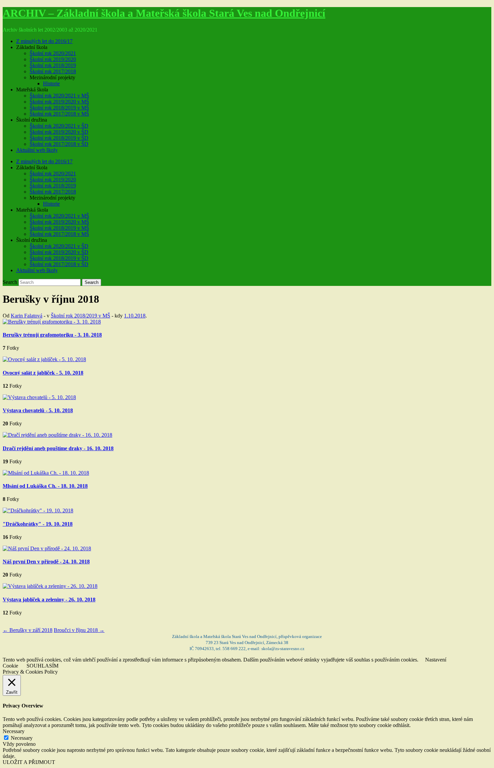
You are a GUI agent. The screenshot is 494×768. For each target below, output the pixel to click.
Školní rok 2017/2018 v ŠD (59, 144)
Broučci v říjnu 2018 (79, 630)
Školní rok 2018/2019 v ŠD (59, 138)
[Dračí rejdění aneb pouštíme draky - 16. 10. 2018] (57, 435)
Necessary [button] (14, 731)
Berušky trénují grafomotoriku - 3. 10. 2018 (52, 335)
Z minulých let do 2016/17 (44, 41)
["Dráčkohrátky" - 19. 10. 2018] (38, 510)
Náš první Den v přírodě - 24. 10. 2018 (46, 561)
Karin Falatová (26, 315)
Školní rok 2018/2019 (53, 65)
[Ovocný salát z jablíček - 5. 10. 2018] (44, 359)
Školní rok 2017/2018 (53, 71)
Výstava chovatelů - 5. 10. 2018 (38, 410)
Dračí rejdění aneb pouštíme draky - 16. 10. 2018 (58, 448)
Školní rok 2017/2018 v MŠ (59, 114)
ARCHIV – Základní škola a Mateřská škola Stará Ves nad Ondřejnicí (164, 13)
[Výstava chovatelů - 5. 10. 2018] (39, 397)
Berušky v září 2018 (27, 630)
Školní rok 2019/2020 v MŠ (59, 101)
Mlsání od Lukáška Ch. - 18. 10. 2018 (45, 486)
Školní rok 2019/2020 (53, 59)
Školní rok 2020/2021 (53, 53)
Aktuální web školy (37, 150)
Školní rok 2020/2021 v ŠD (59, 126)
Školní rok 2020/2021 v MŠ (59, 95)
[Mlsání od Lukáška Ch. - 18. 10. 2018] (46, 473)
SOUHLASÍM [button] (42, 666)
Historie (51, 83)
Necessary (22, 738)
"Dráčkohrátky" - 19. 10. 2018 (38, 524)
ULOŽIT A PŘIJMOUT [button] (29, 762)
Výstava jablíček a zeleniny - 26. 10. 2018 (49, 599)
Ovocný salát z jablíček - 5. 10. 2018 (43, 373)
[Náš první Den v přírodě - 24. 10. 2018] (47, 548)
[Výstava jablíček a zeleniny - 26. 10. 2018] (50, 586)
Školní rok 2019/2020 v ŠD (59, 132)
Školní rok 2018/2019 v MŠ (59, 108)
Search (10, 282)
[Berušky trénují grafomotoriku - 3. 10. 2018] (52, 322)
